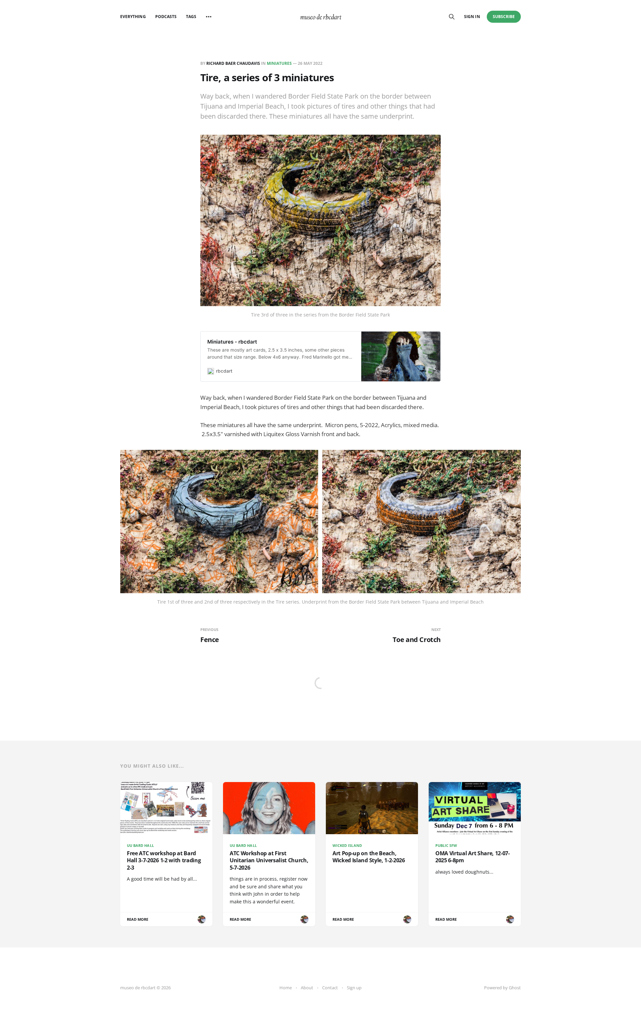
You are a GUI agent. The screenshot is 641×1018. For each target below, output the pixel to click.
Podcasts (166, 16)
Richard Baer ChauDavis (233, 63)
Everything (133, 16)
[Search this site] (452, 17)
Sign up (354, 988)
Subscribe (504, 16)
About (307, 988)
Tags (191, 16)
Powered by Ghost (502, 988)
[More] (209, 17)
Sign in (472, 16)
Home (285, 988)
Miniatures (279, 63)
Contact (330, 988)
